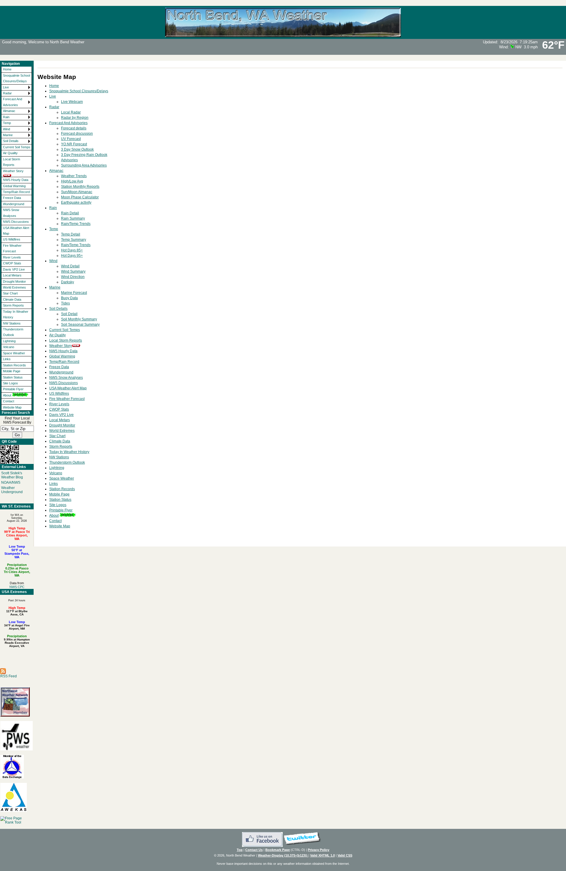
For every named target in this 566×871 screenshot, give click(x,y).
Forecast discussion (77, 133)
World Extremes (14, 287)
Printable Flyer (13, 389)
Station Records (14, 365)
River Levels (12, 257)
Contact (8, 401)
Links (7, 359)
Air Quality (10, 153)
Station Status (13, 377)
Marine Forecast (74, 293)
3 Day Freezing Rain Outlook (84, 155)
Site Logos (10, 383)
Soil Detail (69, 314)
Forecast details (73, 128)
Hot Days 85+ (72, 250)
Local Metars (12, 275)
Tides (65, 303)
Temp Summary (73, 240)
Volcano (8, 347)
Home (7, 69)
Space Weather (14, 353)
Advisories (69, 160)
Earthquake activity (76, 202)
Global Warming (14, 186)
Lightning (9, 341)
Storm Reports (13, 305)
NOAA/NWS (10, 482)
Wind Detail (70, 266)
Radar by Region (74, 118)
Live (6, 87)
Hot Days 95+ (72, 255)
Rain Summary (73, 218)
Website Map (12, 407)
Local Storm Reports (11, 162)
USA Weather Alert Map (16, 230)
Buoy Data (69, 298)
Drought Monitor (14, 281)
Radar (7, 93)
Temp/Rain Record (16, 192)
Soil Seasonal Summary (80, 324)
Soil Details (11, 141)
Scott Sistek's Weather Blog (12, 475)
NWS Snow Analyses (11, 212)
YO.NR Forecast (74, 144)
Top (240, 850)
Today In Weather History (15, 314)
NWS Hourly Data (15, 180)
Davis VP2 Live (14, 269)
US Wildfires (11, 239)
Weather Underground (12, 490)
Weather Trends (74, 176)
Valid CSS (345, 855)
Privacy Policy (318, 850)
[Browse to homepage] (283, 34)
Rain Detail (70, 213)
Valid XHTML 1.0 (322, 855)
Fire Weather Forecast (12, 248)
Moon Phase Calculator (80, 197)
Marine (8, 135)
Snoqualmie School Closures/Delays (16, 78)
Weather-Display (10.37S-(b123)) (283, 855)
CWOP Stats (12, 263)
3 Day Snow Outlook (77, 149)
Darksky (67, 282)
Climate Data (12, 299)
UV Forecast (71, 139)
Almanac (9, 111)
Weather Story (13, 171)
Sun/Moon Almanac (76, 192)
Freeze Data (12, 198)
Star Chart (10, 293)
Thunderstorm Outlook (13, 332)
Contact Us (254, 850)
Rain (6, 117)
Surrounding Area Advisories (84, 165)
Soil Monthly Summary (79, 319)
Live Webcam (72, 102)
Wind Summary (73, 271)
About (7, 395)
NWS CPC (16, 587)
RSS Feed (8, 676)
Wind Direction (73, 277)
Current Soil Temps (16, 147)
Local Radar (71, 112)
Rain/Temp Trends (76, 224)
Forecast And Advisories (12, 101)
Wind (6, 129)
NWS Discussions (16, 221)
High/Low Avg (72, 181)
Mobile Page (11, 371)
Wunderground (13, 204)
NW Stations (12, 323)
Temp (7, 123)
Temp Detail (70, 234)
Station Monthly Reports (80, 187)
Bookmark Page (277, 850)
